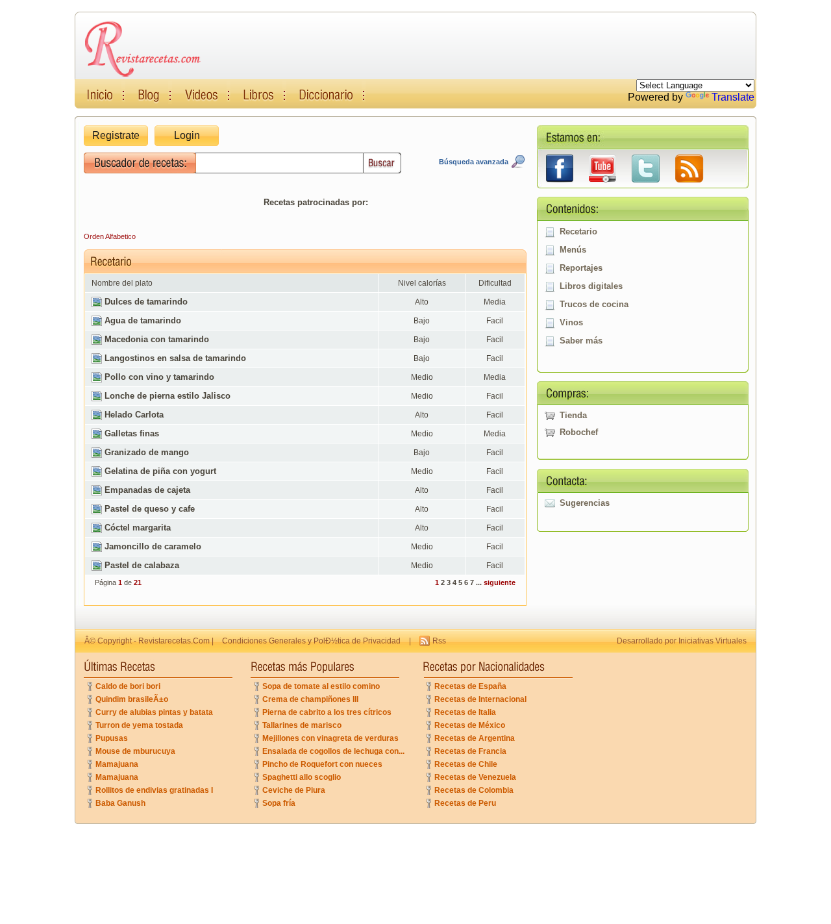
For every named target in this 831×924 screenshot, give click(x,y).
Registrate (116, 135)
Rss (439, 640)
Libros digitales (591, 286)
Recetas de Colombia (474, 790)
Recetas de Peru (465, 803)
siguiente (499, 582)
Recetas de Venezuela (475, 777)
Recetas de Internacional (480, 699)
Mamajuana (116, 764)
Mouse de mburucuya (135, 751)
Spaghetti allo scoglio (301, 777)
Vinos (571, 322)
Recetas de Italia (465, 712)
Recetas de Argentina (474, 738)
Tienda (573, 415)
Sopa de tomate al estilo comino (321, 686)
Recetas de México (469, 725)
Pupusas (111, 738)
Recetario (578, 231)
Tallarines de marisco (301, 725)
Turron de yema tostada (139, 725)
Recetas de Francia (470, 751)
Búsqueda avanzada (473, 162)
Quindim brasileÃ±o (131, 699)
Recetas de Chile (465, 764)
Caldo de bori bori (127, 686)
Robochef (579, 432)
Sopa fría (278, 803)
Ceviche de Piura (293, 790)
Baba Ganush (120, 803)
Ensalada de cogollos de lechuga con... (333, 751)
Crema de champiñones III (310, 699)
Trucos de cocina (594, 304)
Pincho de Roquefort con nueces (322, 764)
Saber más (581, 340)
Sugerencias (585, 503)
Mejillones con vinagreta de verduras (330, 738)
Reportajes (581, 268)
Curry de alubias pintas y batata (154, 712)
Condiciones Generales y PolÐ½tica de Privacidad (311, 640)
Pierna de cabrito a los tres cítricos (326, 712)
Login (187, 135)
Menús (573, 250)
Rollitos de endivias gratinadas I (154, 790)
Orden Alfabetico (110, 236)
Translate (733, 97)
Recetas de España (470, 686)
